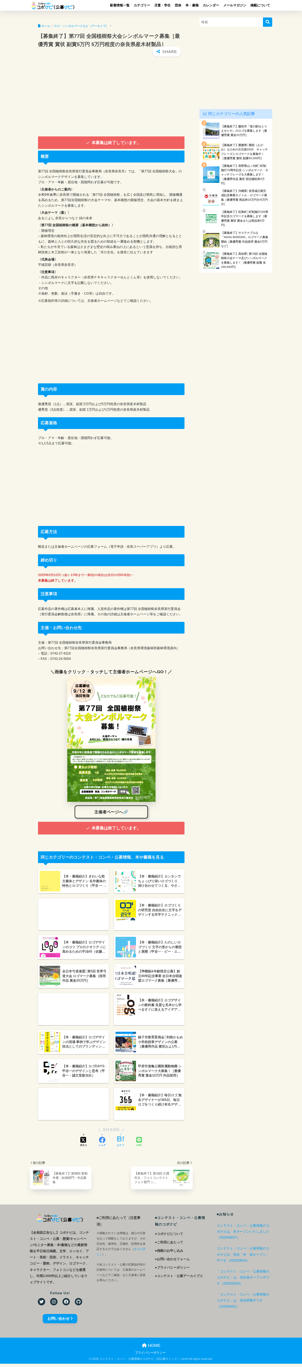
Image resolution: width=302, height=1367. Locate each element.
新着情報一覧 (120, 5)
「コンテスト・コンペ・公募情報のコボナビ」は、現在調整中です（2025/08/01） (243, 1300)
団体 (178, 5)
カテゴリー (142, 5)
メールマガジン (234, 5)
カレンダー (211, 5)
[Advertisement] (111, 97)
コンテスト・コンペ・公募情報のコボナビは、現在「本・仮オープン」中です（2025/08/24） (243, 1254)
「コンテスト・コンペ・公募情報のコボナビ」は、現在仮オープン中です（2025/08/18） (243, 1277)
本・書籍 (192, 5)
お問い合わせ (58, 1318)
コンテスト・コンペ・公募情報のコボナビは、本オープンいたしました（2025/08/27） (243, 1231)
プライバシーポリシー (150, 1352)
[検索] (267, 22)
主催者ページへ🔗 (111, 812)
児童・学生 (162, 5)
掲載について (260, 5)
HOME (153, 1345)
